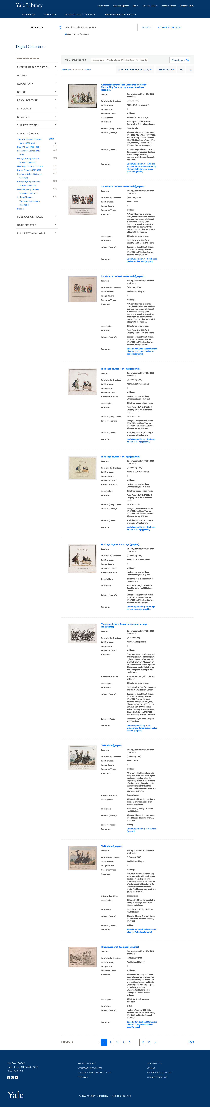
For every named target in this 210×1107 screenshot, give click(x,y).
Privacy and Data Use (159, 1073)
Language (24, 108)
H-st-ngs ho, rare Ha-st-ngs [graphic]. (120, 544)
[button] (146, 27)
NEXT (191, 1042)
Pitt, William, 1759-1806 (28, 146)
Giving (151, 1068)
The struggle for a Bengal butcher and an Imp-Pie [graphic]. (124, 625)
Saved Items (103, 5)
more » (20, 208)
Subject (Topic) (28, 125)
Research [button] (28, 14)
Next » (88, 69)
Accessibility (154, 1063)
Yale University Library (29, 5)
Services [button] (49, 14)
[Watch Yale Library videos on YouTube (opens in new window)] (16, 1077)
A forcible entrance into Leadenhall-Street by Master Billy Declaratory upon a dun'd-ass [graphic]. (124, 87)
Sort (133, 69)
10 (165, 69)
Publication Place (30, 216)
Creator (23, 116)
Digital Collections (31, 47)
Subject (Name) (28, 133)
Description (73, 34)
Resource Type (27, 100)
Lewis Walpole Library (136, 164)
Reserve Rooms (169, 5)
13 (149, 1042)
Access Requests (121, 5)
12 (143, 1042)
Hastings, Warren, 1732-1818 (30, 166)
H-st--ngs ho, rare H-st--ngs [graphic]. (120, 369)
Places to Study (187, 5)
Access (22, 75)
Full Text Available (31, 233)
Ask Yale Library (150, 5)
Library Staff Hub (157, 1077)
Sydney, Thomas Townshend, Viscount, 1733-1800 (28, 201)
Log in (135, 5)
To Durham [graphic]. (112, 745)
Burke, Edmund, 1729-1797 (29, 170)
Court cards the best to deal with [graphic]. (123, 186)
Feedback (82, 1077)
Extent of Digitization (33, 67)
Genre (21, 92)
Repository (25, 83)
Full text (85, 34)
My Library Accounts (89, 1068)
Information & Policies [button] (119, 14)
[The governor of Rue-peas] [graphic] (120, 947)
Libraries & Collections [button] (80, 14)
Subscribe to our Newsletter (94, 1073)
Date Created (26, 225)
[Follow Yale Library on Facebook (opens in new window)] (8, 1077)
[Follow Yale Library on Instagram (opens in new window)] (12, 1077)
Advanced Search (169, 27)
